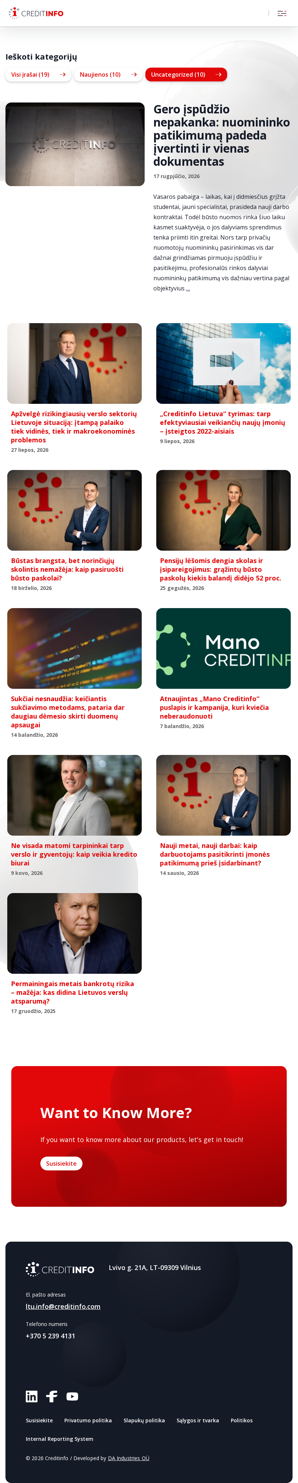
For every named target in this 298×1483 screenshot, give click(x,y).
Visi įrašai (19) (30, 75)
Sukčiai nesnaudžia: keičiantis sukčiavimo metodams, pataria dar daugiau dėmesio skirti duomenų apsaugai (68, 711)
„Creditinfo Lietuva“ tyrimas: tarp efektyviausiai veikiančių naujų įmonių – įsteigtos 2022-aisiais (222, 422)
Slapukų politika (144, 1420)
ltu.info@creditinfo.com (63, 1306)
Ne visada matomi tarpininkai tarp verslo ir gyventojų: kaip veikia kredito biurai (74, 854)
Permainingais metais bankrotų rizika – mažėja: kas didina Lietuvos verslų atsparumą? (72, 992)
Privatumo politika (88, 1420)
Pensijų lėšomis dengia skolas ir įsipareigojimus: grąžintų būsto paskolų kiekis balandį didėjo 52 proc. (220, 569)
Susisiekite (61, 1163)
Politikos (242, 1420)
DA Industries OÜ (128, 1458)
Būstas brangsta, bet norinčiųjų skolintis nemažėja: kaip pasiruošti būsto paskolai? (67, 569)
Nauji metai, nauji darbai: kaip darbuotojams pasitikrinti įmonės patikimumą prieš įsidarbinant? (215, 854)
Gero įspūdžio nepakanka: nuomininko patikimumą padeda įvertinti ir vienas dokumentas (221, 135)
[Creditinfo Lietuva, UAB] (60, 1269)
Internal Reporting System (59, 1438)
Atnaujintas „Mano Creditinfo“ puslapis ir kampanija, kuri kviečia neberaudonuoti (214, 707)
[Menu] (282, 13)
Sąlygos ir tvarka (198, 1420)
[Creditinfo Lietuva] (36, 13)
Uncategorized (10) (178, 75)
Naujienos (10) (100, 75)
